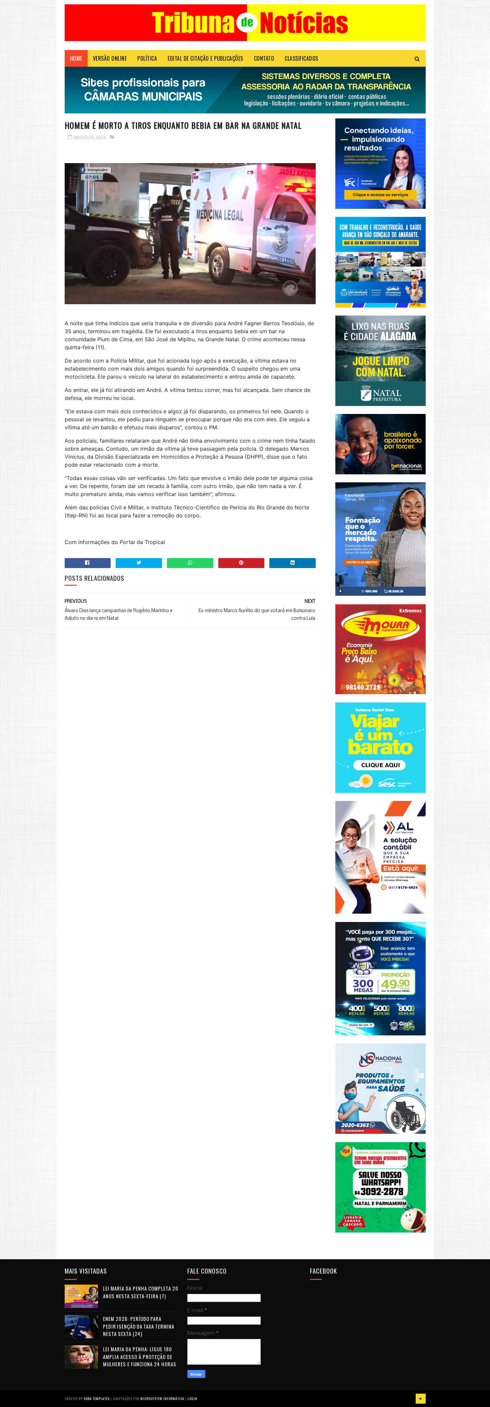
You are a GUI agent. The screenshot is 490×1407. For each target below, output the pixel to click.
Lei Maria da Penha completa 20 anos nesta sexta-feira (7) (140, 1292)
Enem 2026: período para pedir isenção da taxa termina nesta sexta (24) (138, 1326)
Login (192, 1398)
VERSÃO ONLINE (110, 58)
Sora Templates (97, 1398)
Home (76, 58)
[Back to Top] (421, 1399)
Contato (264, 58)
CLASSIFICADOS (301, 58)
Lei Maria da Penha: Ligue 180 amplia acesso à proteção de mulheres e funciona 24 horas (139, 1356)
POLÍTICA (147, 58)
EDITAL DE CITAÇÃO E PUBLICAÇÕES (205, 58)
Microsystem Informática (162, 1398)
